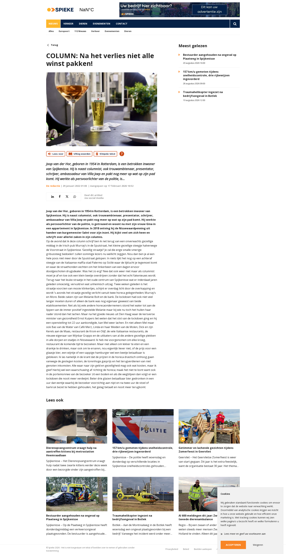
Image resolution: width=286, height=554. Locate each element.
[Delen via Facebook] (59, 197)
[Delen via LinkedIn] (52, 197)
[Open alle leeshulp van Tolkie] (121, 153)
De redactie (53, 185)
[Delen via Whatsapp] (74, 197)
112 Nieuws (80, 31)
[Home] (60, 9)
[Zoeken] (235, 24)
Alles (51, 31)
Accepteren (233, 544)
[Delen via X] (67, 197)
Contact (121, 23)
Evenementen (101, 23)
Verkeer (68, 23)
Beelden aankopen (203, 549)
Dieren (83, 23)
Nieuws (53, 23)
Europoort (64, 31)
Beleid (186, 549)
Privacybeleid (172, 549)
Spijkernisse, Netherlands (95, 10)
